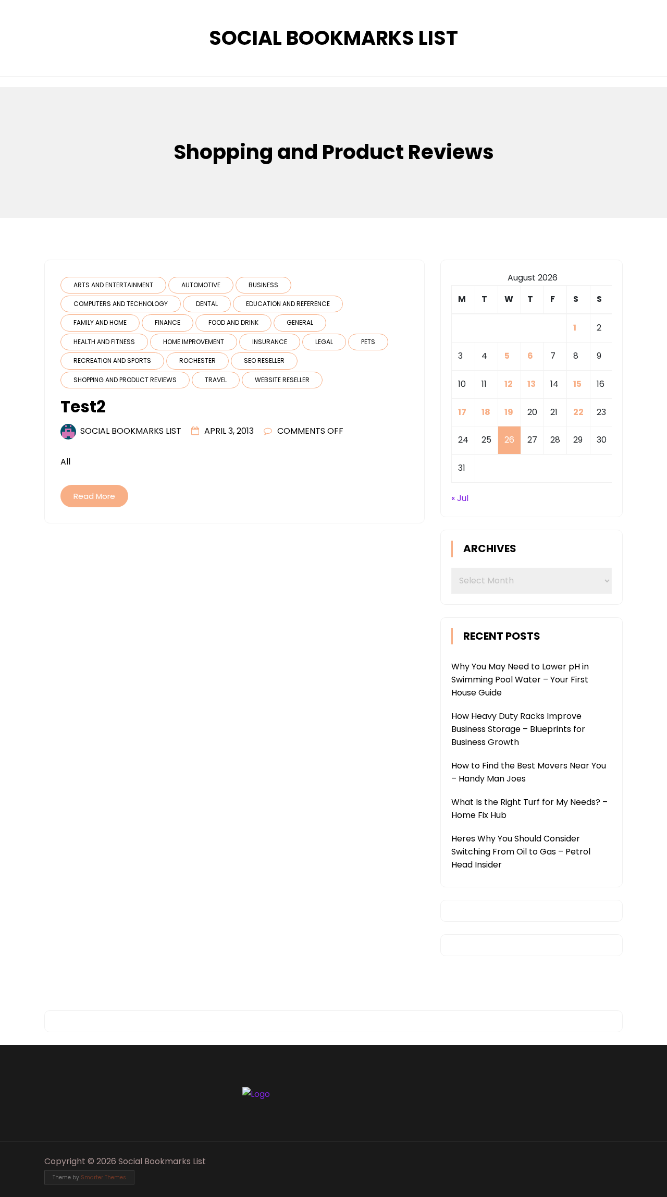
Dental (207, 303)
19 (508, 412)
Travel (216, 379)
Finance (167, 322)
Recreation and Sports (112, 360)
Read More (94, 496)
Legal (324, 341)
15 (577, 384)
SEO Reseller (264, 360)
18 (485, 412)
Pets (368, 341)
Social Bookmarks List (333, 38)
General (300, 322)
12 (508, 384)
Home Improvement (193, 341)
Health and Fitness (104, 341)
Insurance (269, 341)
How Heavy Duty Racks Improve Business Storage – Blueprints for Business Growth (518, 729)
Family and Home (100, 322)
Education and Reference (288, 303)
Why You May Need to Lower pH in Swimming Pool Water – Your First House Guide (520, 680)
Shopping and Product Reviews (125, 379)
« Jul (459, 498)
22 (578, 412)
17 (462, 412)
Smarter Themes (103, 1177)
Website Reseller (282, 379)
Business (263, 284)
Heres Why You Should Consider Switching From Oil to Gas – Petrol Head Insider (520, 852)
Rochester (197, 360)
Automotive (200, 284)
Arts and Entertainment (113, 284)
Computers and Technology (120, 303)
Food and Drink (233, 322)
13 (531, 384)
